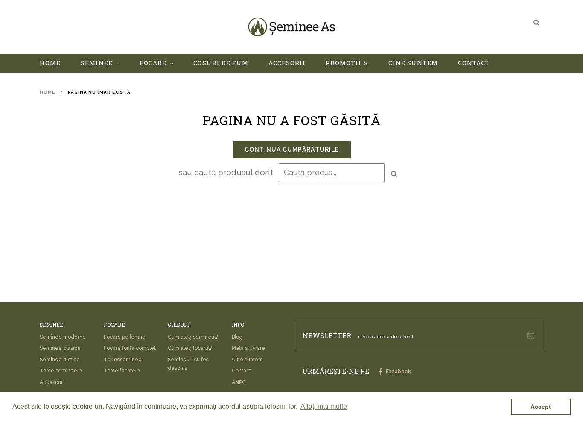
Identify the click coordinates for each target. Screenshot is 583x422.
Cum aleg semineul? (193, 337)
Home (47, 92)
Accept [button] (541, 406)
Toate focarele (122, 371)
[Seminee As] (291, 26)
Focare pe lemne (125, 337)
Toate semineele (61, 371)
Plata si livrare (248, 348)
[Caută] (536, 22)
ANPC (239, 382)
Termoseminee (123, 360)
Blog (237, 337)
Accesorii (51, 382)
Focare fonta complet (130, 348)
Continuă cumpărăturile (292, 149)
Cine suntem (247, 360)
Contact (241, 371)
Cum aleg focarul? (190, 348)
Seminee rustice (60, 360)
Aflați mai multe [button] (323, 406)
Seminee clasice (60, 348)
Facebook (398, 372)
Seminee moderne (63, 337)
